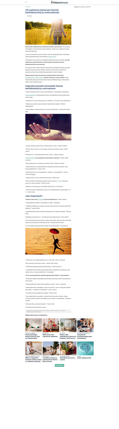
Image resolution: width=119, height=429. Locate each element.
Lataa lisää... (59, 365)
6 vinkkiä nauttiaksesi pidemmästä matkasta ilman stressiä (50, 359)
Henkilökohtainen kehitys (83, 333)
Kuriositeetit (46, 356)
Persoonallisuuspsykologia (32, 356)
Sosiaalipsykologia (65, 356)
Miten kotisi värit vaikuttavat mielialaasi (50, 335)
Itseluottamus (30, 158)
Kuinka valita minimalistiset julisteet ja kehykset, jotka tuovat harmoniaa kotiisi (68, 336)
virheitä (40, 199)
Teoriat (79, 356)
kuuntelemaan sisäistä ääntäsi (34, 77)
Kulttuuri (62, 333)
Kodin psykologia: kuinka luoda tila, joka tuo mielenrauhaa (32, 336)
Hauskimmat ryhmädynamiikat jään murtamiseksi (84, 336)
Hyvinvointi (46, 333)
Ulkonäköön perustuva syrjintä (67, 358)
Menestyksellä (30, 95)
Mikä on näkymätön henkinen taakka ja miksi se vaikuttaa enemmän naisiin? (33, 359)
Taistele (59, 181)
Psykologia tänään (30, 333)
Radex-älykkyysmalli (84, 358)
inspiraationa (52, 56)
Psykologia (27, 6)
